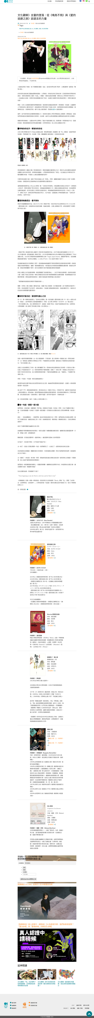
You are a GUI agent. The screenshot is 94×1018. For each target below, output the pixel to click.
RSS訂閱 (87, 1005)
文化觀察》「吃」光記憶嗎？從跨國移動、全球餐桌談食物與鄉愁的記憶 (27, 984)
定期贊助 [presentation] (21, 863)
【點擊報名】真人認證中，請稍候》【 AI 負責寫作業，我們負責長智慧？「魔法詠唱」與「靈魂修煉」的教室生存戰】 (46, 925)
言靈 (40, 28)
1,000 (25, 872)
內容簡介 (51, 513)
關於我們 (14, 1002)
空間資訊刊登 (33, 1005)
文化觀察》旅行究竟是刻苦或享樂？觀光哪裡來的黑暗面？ (46, 984)
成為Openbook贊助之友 (28, 879)
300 (24, 867)
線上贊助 (73, 1008)
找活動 (50, 1)
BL (32, 28)
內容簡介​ (52, 824)
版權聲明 (14, 1005)
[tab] (21, 863)
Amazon (53, 353)
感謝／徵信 (80, 1008)
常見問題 (87, 1008)
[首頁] (8, 1)
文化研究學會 (45, 28)
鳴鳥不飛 (21, 28)
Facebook (80, 1)
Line (86, 1)
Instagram (83, 1)
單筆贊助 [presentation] (27, 863)
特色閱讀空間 (59, 1)
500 (24, 870)
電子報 (79, 1005)
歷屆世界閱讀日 (71, 1)
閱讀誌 (6, 1005)
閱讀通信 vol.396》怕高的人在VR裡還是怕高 (35, 884)
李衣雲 (32, 23)
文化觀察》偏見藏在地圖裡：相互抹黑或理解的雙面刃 (66, 984)
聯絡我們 (14, 1008)
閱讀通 (25, 1005)
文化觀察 (36, 28)
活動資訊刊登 (33, 1002)
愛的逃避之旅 (27, 28)
